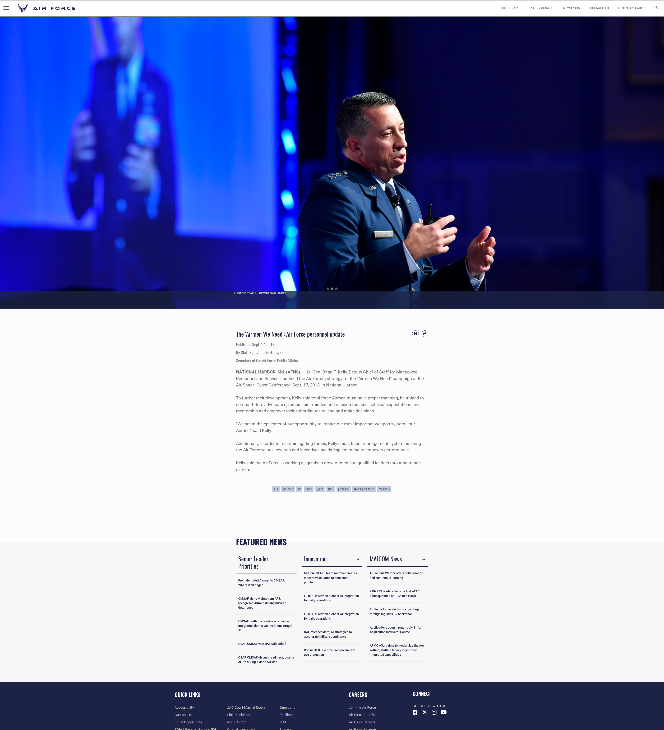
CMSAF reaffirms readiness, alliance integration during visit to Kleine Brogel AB (265, 626)
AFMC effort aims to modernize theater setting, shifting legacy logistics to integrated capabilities (397, 650)
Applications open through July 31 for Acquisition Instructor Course (395, 630)
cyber (319, 488)
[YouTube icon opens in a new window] (443, 712)
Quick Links (187, 694)
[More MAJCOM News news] (423, 559)
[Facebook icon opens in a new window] (415, 712)
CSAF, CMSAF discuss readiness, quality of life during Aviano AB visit (266, 660)
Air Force (288, 488)
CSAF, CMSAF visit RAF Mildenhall (262, 644)
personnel (343, 488)
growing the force (364, 488)
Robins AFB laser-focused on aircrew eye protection (329, 652)
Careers (358, 694)
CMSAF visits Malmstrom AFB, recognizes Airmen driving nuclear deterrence (262, 603)
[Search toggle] (656, 8)
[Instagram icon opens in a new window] (434, 712)
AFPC (331, 488)
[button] (5, 8)
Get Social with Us (429, 706)
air (299, 488)
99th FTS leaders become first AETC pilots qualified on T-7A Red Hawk (395, 594)
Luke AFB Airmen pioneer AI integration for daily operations (331, 598)
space (308, 488)
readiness (384, 488)
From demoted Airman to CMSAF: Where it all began (261, 583)
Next (631, 163)
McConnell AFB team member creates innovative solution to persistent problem (330, 577)
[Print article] (415, 333)
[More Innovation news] (358, 559)
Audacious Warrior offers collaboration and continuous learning (396, 575)
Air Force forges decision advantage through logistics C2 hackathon (394, 612)
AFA (276, 488)
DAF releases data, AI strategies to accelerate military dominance (328, 634)
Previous (33, 163)
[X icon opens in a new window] (424, 712)
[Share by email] (425, 333)
